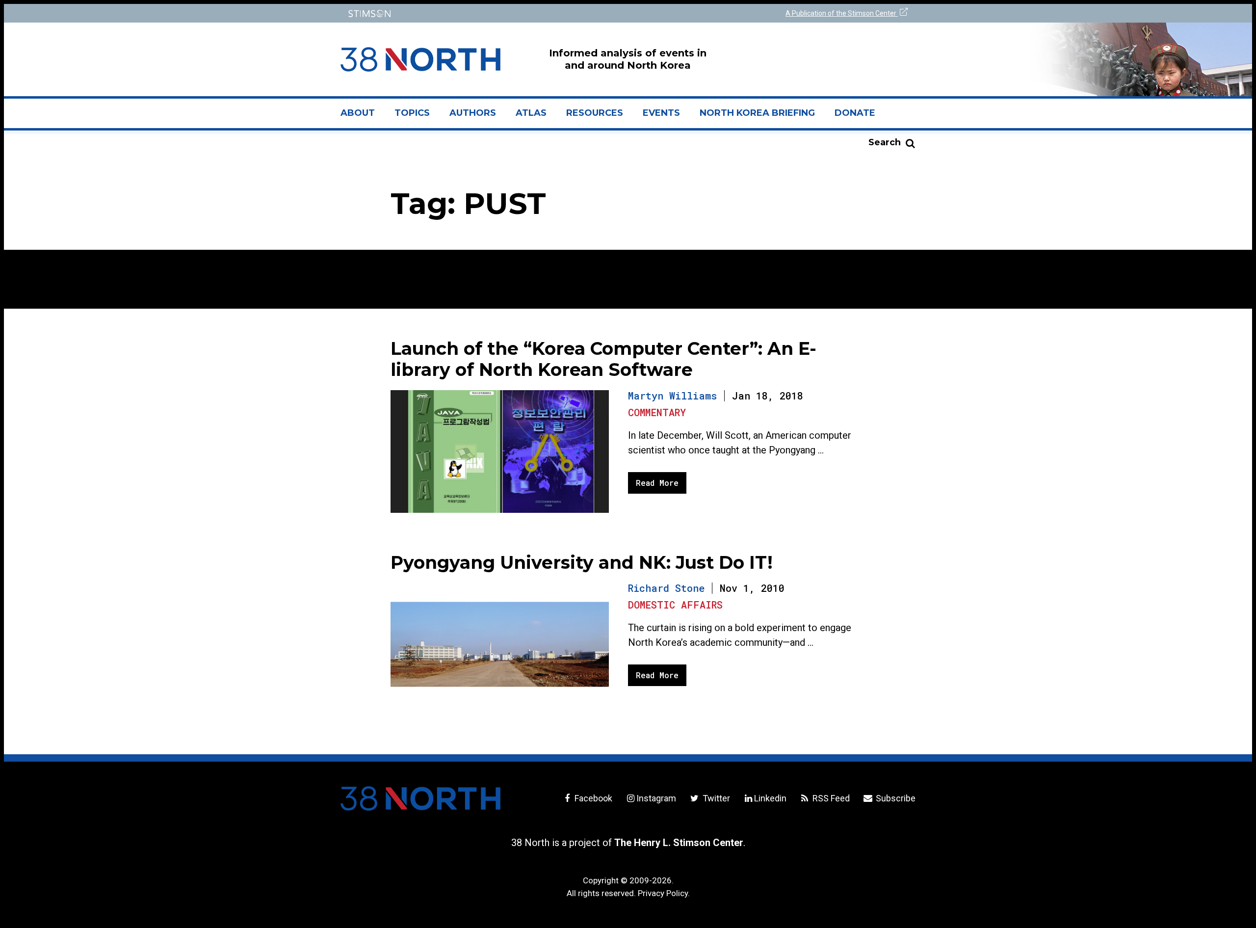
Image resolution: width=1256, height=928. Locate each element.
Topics (412, 112)
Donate (855, 112)
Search (884, 142)
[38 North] (420, 798)
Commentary (657, 412)
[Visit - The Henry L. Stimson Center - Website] (482, 13)
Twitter (715, 798)
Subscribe (895, 798)
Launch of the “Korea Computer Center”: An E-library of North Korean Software (603, 359)
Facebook (592, 798)
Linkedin (770, 798)
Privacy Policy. (664, 893)
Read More (657, 482)
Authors (472, 112)
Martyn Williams (672, 395)
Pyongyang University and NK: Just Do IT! (582, 562)
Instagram (656, 798)
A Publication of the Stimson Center (841, 13)
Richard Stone (666, 588)
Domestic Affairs (675, 604)
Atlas (531, 112)
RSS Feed (830, 798)
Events (661, 112)
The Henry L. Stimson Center (678, 842)
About (362, 117)
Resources (594, 112)
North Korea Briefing (757, 112)
